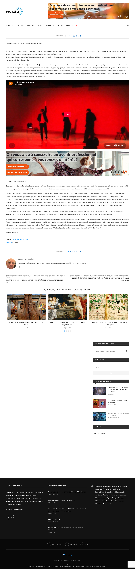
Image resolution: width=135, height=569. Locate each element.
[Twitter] (13, 517)
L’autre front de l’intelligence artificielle (118, 414)
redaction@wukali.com (20, 239)
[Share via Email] (80, 36)
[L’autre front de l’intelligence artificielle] (99, 416)
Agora (20, 26)
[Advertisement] (111, 455)
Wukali (68, 26)
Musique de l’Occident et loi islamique (61, 500)
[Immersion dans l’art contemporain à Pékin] (26, 307)
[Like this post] (70, 36)
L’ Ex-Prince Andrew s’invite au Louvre (118, 401)
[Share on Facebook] (72, 252)
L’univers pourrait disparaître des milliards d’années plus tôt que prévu (118, 389)
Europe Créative (54, 519)
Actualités (10, 26)
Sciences (60, 26)
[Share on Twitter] (74, 36)
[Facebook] (8, 517)
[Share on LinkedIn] (78, 36)
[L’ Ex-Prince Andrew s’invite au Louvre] (99, 403)
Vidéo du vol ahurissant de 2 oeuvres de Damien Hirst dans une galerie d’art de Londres (67, 510)
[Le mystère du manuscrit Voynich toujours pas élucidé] (108, 307)
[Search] (128, 26)
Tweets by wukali (99, 433)
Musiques (48, 26)
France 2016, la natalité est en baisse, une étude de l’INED (65, 529)
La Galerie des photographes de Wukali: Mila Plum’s (67, 492)
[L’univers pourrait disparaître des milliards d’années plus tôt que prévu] (99, 391)
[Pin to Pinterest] (76, 36)
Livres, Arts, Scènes (34, 26)
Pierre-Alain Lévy (26, 259)
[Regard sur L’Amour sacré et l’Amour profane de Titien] (67, 307)
